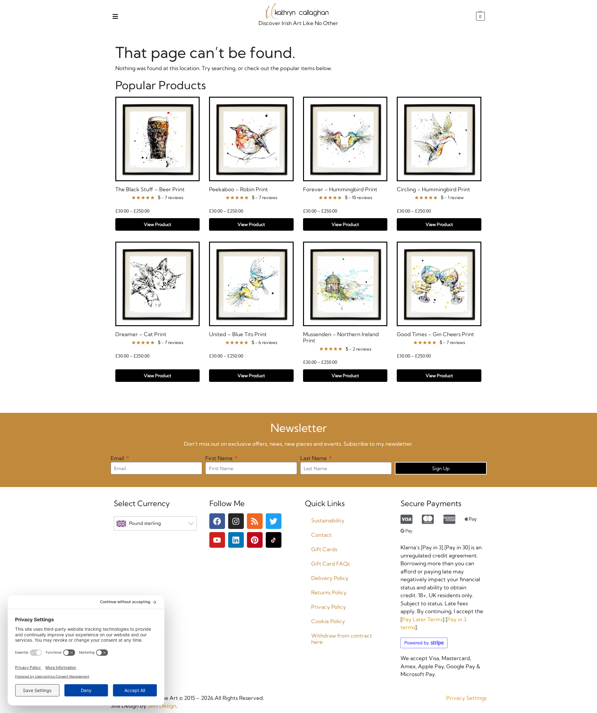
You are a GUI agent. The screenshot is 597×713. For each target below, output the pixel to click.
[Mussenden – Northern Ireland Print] (345, 284)
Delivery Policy (329, 578)
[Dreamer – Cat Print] (157, 284)
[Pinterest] (255, 540)
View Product (157, 224)
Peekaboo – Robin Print (238, 189)
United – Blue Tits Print (238, 334)
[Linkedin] (236, 540)
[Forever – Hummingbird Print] (345, 139)
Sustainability (327, 520)
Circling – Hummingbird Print (433, 189)
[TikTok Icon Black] (273, 540)
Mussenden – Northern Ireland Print (341, 337)
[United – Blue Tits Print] (251, 284)
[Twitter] (273, 521)
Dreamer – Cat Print (140, 334)
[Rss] (255, 521)
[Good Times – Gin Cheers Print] (439, 284)
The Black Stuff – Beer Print (150, 189)
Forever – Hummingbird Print (340, 189)
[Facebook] (217, 521)
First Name (219, 458)
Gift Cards (324, 549)
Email (118, 458)
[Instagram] (236, 521)
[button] (479, 16)
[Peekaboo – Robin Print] (251, 139)
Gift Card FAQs (330, 563)
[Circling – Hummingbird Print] (439, 139)
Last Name (314, 458)
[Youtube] (217, 540)
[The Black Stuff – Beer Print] (157, 139)
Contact (321, 534)
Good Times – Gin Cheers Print (435, 334)
